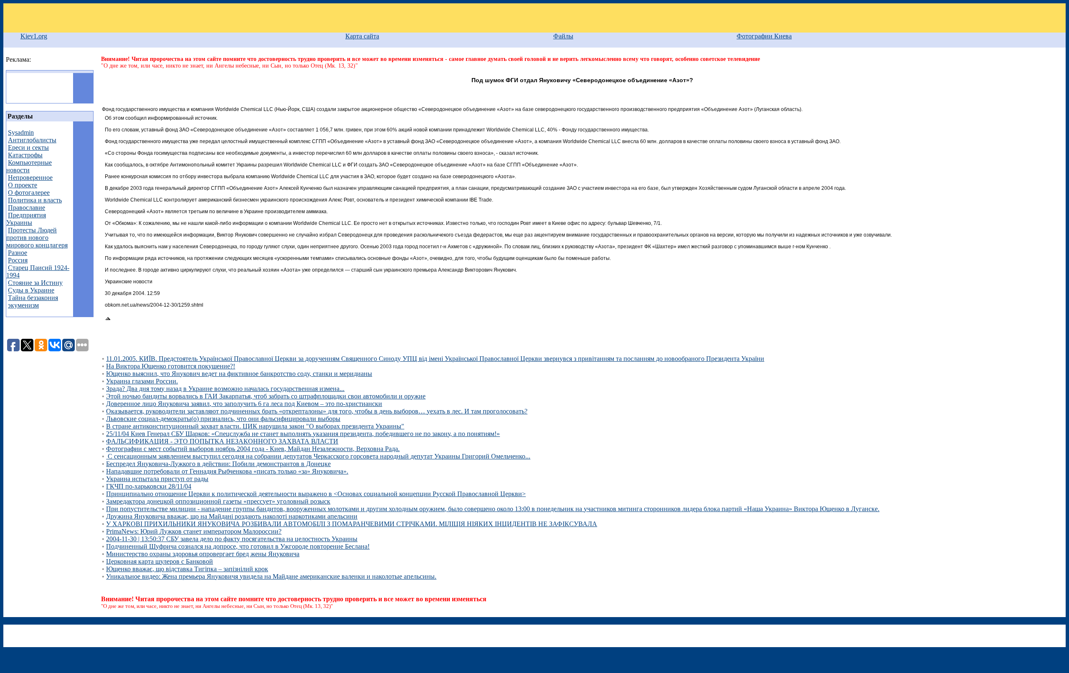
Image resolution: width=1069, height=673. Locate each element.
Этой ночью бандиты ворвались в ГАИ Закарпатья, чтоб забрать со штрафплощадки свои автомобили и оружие (266, 396)
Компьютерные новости (29, 166)
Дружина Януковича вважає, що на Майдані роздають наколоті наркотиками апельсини (231, 516)
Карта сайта (362, 36)
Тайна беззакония (33, 297)
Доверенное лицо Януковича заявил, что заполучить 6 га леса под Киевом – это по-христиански (244, 403)
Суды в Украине (31, 290)
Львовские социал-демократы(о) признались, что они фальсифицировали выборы (223, 418)
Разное (17, 252)
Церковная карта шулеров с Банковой (159, 561)
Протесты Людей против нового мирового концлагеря (37, 238)
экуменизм (23, 305)
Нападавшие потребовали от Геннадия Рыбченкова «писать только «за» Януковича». (227, 471)
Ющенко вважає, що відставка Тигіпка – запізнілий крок (187, 568)
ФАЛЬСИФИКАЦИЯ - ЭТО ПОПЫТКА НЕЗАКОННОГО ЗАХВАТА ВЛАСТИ (222, 441)
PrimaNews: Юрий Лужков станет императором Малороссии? (193, 531)
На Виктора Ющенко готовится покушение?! (170, 366)
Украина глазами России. (142, 381)
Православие (26, 207)
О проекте (22, 185)
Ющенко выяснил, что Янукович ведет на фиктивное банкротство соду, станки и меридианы (239, 373)
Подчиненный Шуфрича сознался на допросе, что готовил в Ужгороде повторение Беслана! (238, 546)
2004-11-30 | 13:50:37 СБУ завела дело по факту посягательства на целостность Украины (231, 538)
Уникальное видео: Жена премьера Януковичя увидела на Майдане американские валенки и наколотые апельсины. (271, 576)
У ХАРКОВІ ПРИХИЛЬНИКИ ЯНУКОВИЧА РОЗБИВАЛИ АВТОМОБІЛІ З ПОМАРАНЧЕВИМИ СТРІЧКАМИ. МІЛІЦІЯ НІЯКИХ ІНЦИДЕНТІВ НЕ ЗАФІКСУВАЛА (351, 523)
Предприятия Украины (26, 219)
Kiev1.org (33, 36)
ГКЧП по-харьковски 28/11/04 (148, 486)
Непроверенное (30, 177)
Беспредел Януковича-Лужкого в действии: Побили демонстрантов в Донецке (218, 463)
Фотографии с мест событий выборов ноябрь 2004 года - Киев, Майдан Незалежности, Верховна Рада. (253, 448)
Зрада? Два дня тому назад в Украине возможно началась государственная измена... (225, 388)
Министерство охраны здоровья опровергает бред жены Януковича (202, 553)
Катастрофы (25, 155)
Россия (18, 260)
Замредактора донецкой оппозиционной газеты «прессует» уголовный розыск (218, 501)
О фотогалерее (29, 192)
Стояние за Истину (35, 282)
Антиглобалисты (32, 140)
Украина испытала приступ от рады (157, 478)
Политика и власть (35, 200)
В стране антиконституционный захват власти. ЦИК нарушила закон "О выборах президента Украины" (255, 426)
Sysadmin (21, 132)
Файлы (563, 36)
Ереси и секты (28, 147)
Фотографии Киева (764, 36)
